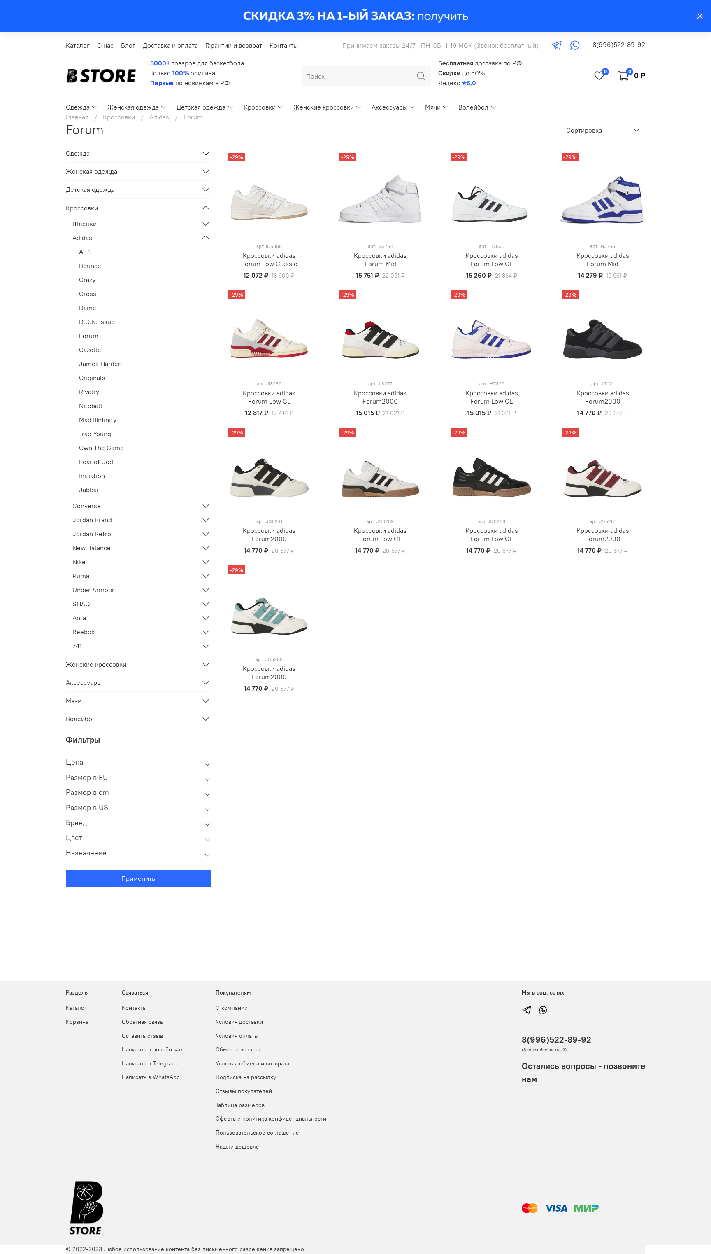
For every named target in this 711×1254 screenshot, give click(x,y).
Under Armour (93, 590)
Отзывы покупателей (244, 1091)
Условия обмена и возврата (252, 1063)
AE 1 (85, 252)
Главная (77, 117)
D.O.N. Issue (97, 322)
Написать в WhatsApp (151, 1077)
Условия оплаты (237, 1035)
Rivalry (89, 392)
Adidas (159, 117)
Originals (92, 378)
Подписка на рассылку (246, 1077)
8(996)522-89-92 (618, 44)
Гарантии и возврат (233, 45)
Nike (79, 562)
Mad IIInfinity (97, 420)
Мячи (433, 107)
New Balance (91, 548)
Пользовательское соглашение (257, 1132)
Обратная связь (142, 1021)
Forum (88, 336)
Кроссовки (260, 107)
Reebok (83, 632)
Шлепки (84, 224)
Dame (87, 308)
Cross (87, 294)
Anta (79, 618)
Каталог (78, 45)
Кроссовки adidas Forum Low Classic (269, 259)
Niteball (90, 406)
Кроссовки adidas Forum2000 (380, 397)
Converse (86, 506)
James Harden (100, 364)
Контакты (284, 45)
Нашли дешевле (237, 1146)
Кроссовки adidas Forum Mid (380, 259)
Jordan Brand (92, 520)
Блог (128, 45)
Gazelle (90, 350)
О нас (105, 45)
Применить (138, 878)
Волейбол (473, 107)
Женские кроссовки (323, 107)
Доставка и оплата (170, 45)
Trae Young (95, 434)
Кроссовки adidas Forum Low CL (491, 259)
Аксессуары (389, 107)
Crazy (87, 280)
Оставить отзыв (142, 1035)
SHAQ (81, 604)
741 (77, 646)
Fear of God (96, 462)
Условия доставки (239, 1021)
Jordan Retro (91, 534)
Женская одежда (133, 107)
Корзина (77, 1021)
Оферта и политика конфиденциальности (271, 1118)
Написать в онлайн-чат (152, 1049)
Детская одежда (201, 107)
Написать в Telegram (149, 1063)
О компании (232, 1007)
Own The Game (101, 448)
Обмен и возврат (238, 1049)
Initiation (92, 476)
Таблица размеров (240, 1105)
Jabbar (89, 490)
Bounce (90, 266)
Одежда (78, 107)
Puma (80, 576)
